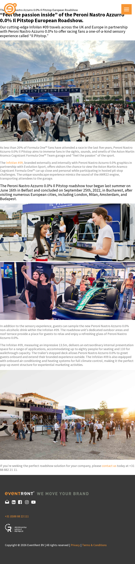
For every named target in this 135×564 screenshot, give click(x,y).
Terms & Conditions (94, 545)
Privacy (75, 545)
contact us (109, 466)
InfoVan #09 (14, 163)
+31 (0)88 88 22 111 (17, 516)
